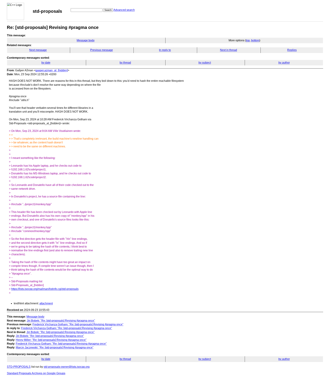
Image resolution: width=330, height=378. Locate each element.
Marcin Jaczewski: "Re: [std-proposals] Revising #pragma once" (55, 347)
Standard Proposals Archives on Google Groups (36, 373)
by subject (205, 62)
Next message (38, 50)
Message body (86, 40)
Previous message (101, 50)
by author (284, 62)
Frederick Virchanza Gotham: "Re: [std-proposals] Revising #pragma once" (77, 324)
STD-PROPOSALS (19, 366)
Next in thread (228, 50)
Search (108, 10)
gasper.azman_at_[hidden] (51, 70)
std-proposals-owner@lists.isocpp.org (67, 366)
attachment (46, 303)
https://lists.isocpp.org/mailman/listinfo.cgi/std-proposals (45, 288)
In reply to (165, 50)
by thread (125, 62)
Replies (292, 50)
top (248, 40)
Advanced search (124, 9)
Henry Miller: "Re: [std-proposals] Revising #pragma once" (51, 339)
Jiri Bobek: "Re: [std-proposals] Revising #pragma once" (61, 320)
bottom (255, 40)
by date (45, 62)
